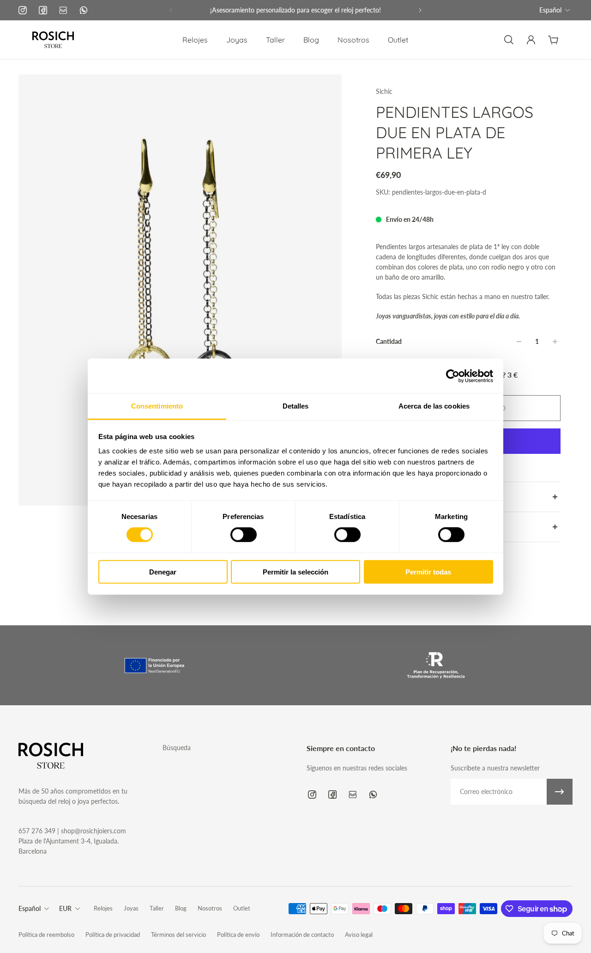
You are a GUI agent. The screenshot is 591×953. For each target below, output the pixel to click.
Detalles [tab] (296, 406)
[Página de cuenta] (531, 40)
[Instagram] (22, 10)
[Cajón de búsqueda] (509, 40)
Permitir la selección (295, 572)
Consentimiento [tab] (157, 406)
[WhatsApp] (83, 10)
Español (550, 10)
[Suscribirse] (560, 792)
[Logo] (53, 39)
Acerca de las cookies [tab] (434, 406)
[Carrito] (553, 40)
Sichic (384, 91)
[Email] (63, 10)
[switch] (243, 534)
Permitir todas (428, 572)
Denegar (162, 572)
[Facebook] (43, 10)
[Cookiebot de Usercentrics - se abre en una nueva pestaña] (452, 376)
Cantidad (389, 341)
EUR (65, 908)
